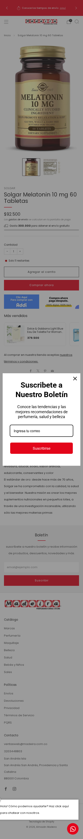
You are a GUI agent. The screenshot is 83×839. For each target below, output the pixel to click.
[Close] (75, 378)
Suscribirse (41, 448)
